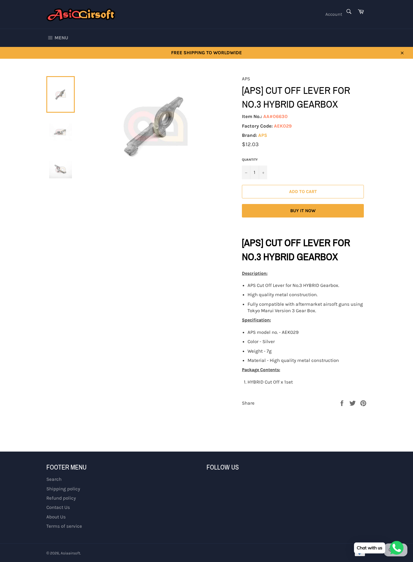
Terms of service (64, 526)
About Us (56, 517)
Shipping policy (63, 488)
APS (262, 135)
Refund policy (61, 498)
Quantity (250, 160)
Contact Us (58, 507)
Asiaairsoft (70, 553)
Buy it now (303, 210)
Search (54, 479)
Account (333, 14)
